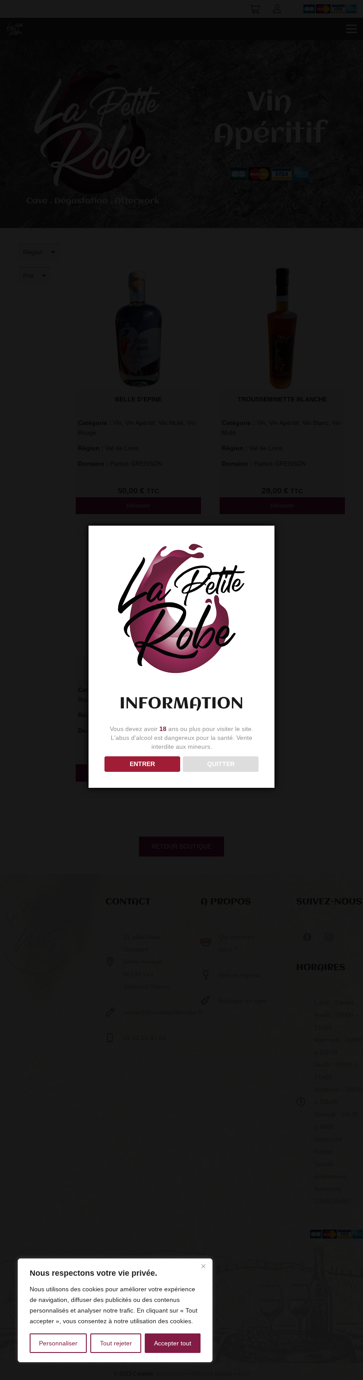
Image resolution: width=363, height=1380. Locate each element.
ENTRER (142, 763)
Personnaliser (58, 1343)
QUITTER (221, 763)
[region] (115, 1310)
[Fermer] (203, 1266)
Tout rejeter (116, 1343)
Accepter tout (172, 1343)
